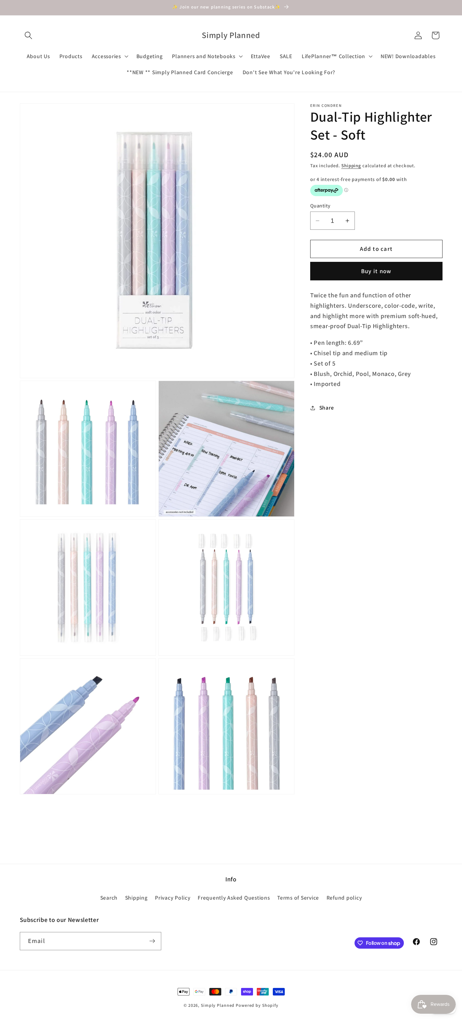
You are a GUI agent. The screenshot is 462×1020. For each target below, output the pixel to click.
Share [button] (326, 407)
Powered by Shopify (257, 1005)
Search (109, 897)
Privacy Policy (172, 897)
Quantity (320, 205)
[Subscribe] (152, 941)
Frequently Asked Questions (234, 897)
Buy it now (376, 271)
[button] (28, 35)
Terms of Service (298, 897)
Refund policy (344, 897)
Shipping (351, 166)
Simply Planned (217, 1005)
